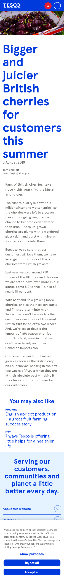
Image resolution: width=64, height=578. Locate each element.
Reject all (32, 562)
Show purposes (32, 554)
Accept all (32, 572)
